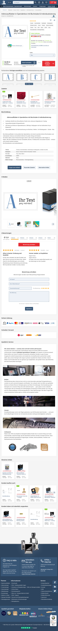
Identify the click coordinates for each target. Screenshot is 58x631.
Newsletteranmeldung (46, 599)
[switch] (53, 624)
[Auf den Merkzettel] (51, 20)
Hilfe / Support (15, 595)
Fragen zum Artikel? (14, 167)
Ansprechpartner (45, 583)
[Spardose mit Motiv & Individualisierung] (7, 467)
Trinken (31, 27)
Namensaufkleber (5, 583)
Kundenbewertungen (46, 585)
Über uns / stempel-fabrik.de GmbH (20, 593)
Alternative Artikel (44, 167)
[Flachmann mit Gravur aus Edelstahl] (49, 96)
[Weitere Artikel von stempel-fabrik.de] (54, 16)
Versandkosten (28, 624)
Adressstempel (5, 585)
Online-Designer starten (47, 63)
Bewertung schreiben (29, 244)
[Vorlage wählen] (7, 77)
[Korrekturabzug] (7, 490)
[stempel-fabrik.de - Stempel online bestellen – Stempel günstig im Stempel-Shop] (3, 2)
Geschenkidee (37, 23)
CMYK (46, 27)
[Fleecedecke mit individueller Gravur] (21, 96)
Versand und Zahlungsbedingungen (20, 597)
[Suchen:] (23, 2)
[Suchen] (35, 2)
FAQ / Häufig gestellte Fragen (19, 585)
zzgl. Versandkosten (8, 64)
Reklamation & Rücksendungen (19, 599)
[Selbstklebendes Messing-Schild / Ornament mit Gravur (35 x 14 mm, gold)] (21, 514)
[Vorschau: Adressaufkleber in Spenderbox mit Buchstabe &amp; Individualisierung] (11, 224)
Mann (42, 27)
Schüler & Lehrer (33, 25)
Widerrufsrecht (44, 593)
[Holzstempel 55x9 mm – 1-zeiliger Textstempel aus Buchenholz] (21, 490)
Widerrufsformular (45, 595)
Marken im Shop (5, 595)
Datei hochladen (26, 62)
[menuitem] (25, 2)
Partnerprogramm (16, 591)
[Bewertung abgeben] (33, 21)
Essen (39, 25)
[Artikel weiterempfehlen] (54, 20)
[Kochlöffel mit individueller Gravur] (35, 96)
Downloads (14, 583)
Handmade (44, 23)
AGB (42, 589)
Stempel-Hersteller (5, 597)
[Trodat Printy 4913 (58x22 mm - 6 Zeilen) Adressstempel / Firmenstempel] (7, 96)
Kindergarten (49, 23)
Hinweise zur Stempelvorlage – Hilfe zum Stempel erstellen (26, 587)
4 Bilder (29, 180)
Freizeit (31, 23)
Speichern (29, 308)
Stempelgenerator (5, 599)
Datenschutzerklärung (46, 591)
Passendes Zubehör (29, 167)
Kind (38, 27)
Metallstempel (4, 591)
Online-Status (15, 589)
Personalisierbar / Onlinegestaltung (37, 29)
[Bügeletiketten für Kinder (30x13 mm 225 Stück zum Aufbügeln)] (35, 490)
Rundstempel (4, 593)
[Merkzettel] (46, 2)
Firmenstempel (5, 587)
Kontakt (43, 587)
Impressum (44, 597)
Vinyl (49, 27)
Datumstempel (4, 589)
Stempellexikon (15, 601)
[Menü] (56, 616)
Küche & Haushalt (49, 25)
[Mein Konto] (42, 2)
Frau (35, 27)
